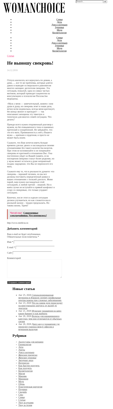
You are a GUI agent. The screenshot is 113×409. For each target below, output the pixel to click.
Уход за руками (26, 402)
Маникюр (23, 379)
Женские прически (27, 355)
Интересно (23, 363)
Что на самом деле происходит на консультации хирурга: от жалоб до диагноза (40, 306)
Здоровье (59, 27)
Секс (20, 394)
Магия (21, 373)
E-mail (11, 247)
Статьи (10, 56)
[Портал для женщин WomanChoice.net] (34, 14)
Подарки (22, 389)
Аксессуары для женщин (30, 342)
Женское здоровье (27, 357)
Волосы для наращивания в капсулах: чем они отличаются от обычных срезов (40, 319)
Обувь (21, 384)
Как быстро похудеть (28, 365)
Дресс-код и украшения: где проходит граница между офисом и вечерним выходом (39, 327)
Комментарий (14, 258)
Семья (59, 19)
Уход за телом (25, 405)
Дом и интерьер (59, 24)
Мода (59, 30)
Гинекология (24, 344)
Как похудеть (25, 368)
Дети (59, 22)
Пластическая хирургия (30, 387)
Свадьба (22, 392)
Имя (10, 242)
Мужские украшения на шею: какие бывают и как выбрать (40, 312)
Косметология (59, 32)
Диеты (21, 350)
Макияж (22, 376)
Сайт (9, 253)
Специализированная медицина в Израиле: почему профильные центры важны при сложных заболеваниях (40, 298)
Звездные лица (25, 360)
